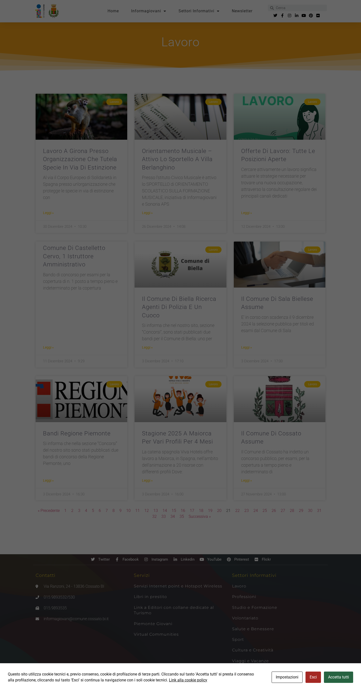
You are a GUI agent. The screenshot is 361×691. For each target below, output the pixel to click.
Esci (313, 677)
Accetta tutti (338, 677)
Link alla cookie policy (188, 680)
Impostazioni (287, 677)
